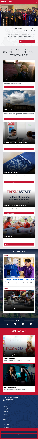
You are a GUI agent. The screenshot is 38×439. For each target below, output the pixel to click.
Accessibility (5, 406)
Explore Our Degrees (8, 86)
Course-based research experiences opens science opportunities (19, 280)
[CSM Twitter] (23, 324)
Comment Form (5, 409)
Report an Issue (5, 411)
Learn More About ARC (9, 149)
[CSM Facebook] (14, 324)
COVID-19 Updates (6, 424)
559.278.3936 (6, 402)
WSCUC (4, 419)
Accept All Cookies (19, 437)
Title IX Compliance (6, 416)
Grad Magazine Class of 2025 (10, 213)
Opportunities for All (6, 425)
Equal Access (5, 414)
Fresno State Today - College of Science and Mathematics (15, 119)
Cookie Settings (5, 408)
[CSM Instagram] (6, 324)
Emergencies (5, 422)
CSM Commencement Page (9, 182)
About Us (21, 41)
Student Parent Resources (7, 427)
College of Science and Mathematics (10, 397)
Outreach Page (7, 244)
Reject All (19, 434)
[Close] (36, 429)
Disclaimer (4, 417)
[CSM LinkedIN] (31, 324)
